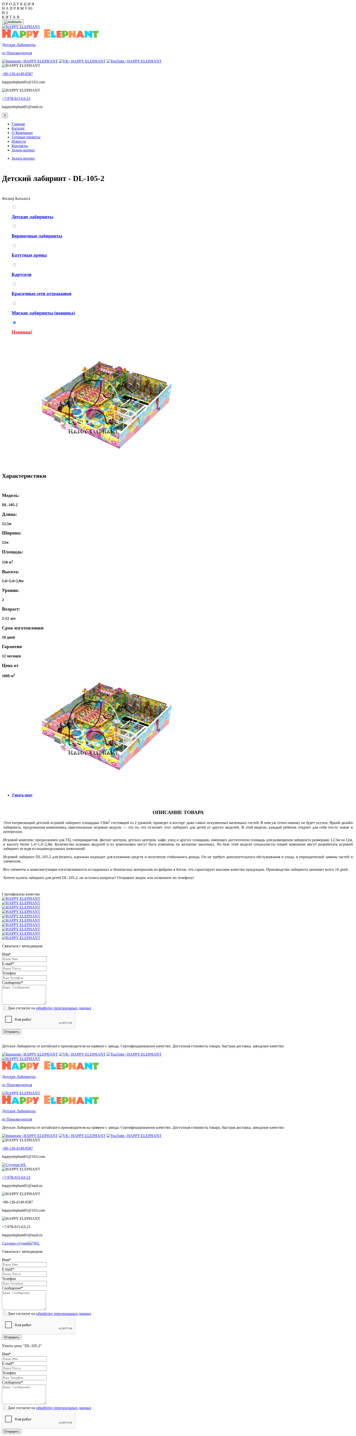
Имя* (6, 954)
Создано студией (16, 1243)
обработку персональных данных (63, 1008)
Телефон (9, 973)
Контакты (20, 146)
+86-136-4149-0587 (17, 74)
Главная (18, 124)
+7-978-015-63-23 (16, 98)
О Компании (22, 133)
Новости (19, 141)
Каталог (18, 128)
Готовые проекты (26, 137)
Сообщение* (12, 983)
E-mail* (8, 964)
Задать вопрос (23, 150)
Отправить (11, 1032)
